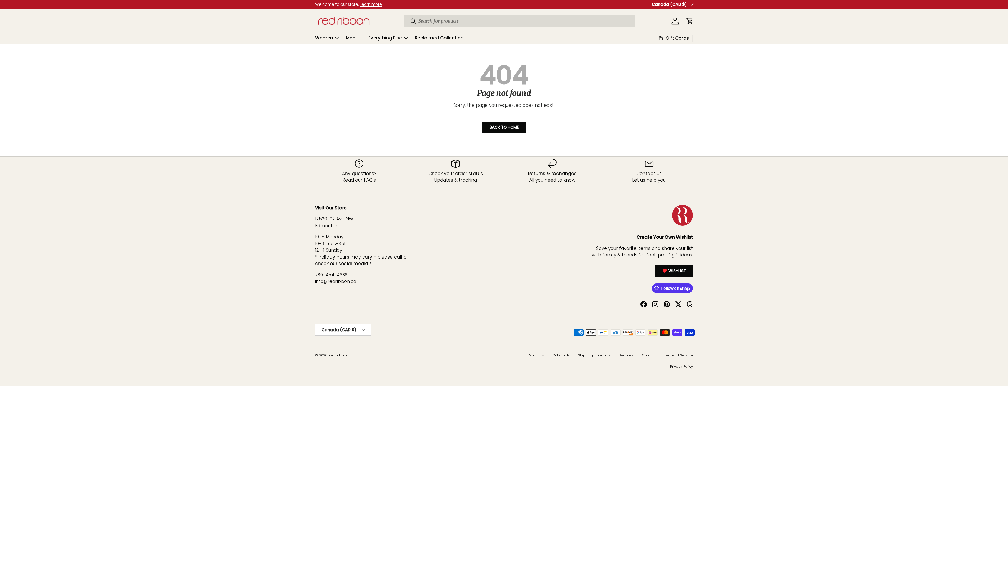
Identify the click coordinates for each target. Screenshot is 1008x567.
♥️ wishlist (674, 271)
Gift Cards (561, 355)
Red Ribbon (338, 355)
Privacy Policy (681, 366)
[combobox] (519, 21)
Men (350, 38)
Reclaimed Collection (439, 38)
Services (626, 355)
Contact (648, 355)
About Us (536, 355)
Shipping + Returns (594, 355)
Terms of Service (678, 355)
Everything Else (385, 38)
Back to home (504, 127)
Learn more (371, 4)
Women (324, 38)
